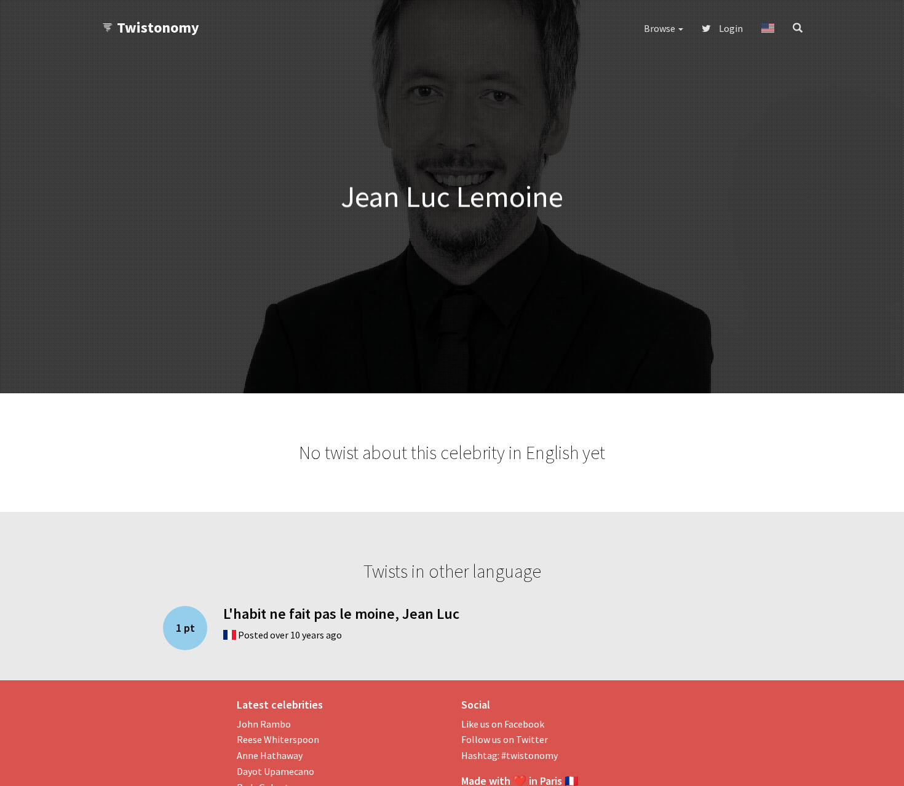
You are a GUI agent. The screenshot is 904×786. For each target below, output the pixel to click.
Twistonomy (158, 27)
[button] (767, 28)
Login (730, 28)
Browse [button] (660, 28)
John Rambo (264, 724)
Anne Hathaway (270, 755)
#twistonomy (529, 755)
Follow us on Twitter (504, 739)
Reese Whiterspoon (278, 739)
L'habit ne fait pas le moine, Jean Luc (341, 613)
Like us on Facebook (502, 724)
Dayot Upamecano (275, 771)
